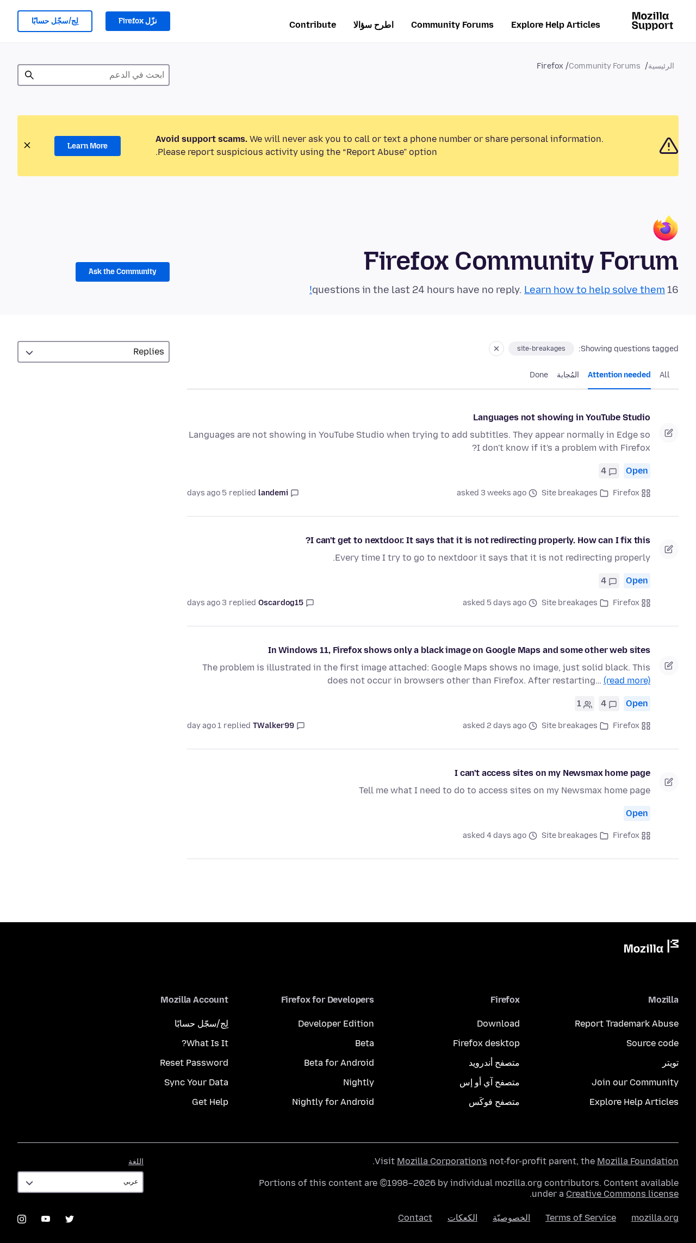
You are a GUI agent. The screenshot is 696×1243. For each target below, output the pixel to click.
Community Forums (452, 25)
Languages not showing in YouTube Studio (561, 417)
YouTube (45, 1219)
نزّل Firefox (138, 21)
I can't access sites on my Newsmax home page (552, 773)
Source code (652, 1043)
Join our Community (635, 1082)
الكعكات (462, 1218)
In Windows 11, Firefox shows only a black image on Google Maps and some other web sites (459, 650)
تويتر (670, 1063)
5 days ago (207, 493)
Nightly (358, 1082)
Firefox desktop (486, 1043)
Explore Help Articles (555, 25)
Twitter (69, 1219)
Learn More (87, 146)
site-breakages (541, 348)
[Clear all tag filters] (496, 348)
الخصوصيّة (511, 1218)
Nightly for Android (333, 1102)
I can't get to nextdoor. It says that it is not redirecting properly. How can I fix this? (478, 540)
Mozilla (651, 948)
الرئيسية (661, 66)
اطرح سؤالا (373, 25)
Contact (415, 1218)
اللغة (136, 1161)
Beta (364, 1043)
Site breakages (570, 493)
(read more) (627, 680)
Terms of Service (580, 1218)
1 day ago (204, 725)
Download (498, 1023)
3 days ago (207, 602)
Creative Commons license (622, 1194)
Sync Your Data (196, 1082)
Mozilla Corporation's (442, 1161)
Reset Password (194, 1063)
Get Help (210, 1102)
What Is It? (205, 1043)
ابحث (29, 75)
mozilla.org (655, 1218)
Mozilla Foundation (638, 1161)
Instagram (21, 1219)
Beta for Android (339, 1063)
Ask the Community (123, 271)
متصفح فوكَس (494, 1102)
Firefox (626, 493)
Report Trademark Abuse (627, 1023)
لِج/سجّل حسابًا (55, 21)
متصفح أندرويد (494, 1063)
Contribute (312, 25)
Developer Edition (336, 1023)
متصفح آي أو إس (489, 1082)
